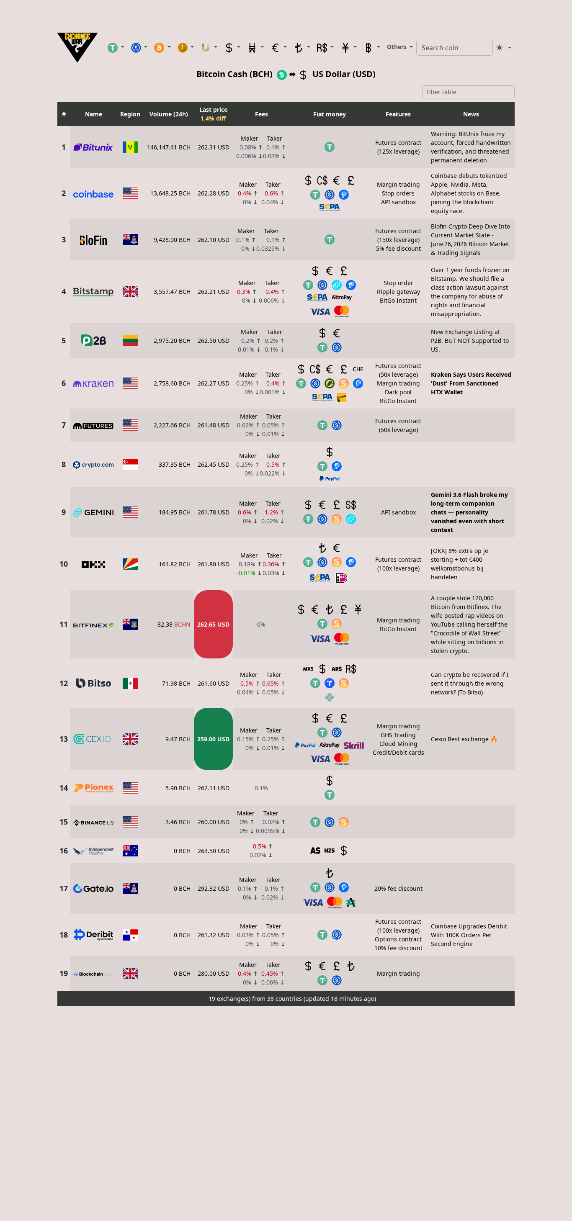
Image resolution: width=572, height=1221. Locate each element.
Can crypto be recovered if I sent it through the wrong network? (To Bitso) (470, 683)
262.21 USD (213, 292)
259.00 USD (213, 739)
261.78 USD (213, 512)
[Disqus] (286, 1114)
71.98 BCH (176, 683)
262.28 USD (213, 193)
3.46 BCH (178, 822)
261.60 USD (213, 683)
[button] (116, 47)
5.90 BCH (178, 788)
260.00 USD (213, 822)
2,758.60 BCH (172, 383)
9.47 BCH (178, 739)
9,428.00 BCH (172, 240)
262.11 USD (213, 788)
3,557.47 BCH (172, 292)
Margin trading (398, 973)
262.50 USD (213, 340)
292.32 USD (213, 888)
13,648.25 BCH (170, 193)
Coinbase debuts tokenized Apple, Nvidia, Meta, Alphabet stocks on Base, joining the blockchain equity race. (469, 193)
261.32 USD (213, 935)
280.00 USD (213, 973)
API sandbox (398, 512)
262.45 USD (213, 464)
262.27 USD (213, 383)
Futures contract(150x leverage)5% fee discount (398, 239)
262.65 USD (213, 624)
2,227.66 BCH (172, 425)
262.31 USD (213, 147)
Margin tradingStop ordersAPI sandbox (398, 193)
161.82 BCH (175, 564)
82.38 (174, 624)
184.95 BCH (175, 512)
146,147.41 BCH (169, 147)
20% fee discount (398, 888)
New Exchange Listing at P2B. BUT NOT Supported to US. (470, 340)
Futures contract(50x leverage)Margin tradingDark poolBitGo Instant (398, 383)
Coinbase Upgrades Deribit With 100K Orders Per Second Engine (469, 935)
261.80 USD (213, 564)
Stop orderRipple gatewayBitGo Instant (398, 291)
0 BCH (182, 851)
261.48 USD (213, 425)
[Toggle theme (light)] (504, 48)
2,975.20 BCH (172, 340)
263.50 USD (213, 851)
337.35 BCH (175, 464)
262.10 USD (213, 240)
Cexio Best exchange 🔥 (464, 739)
